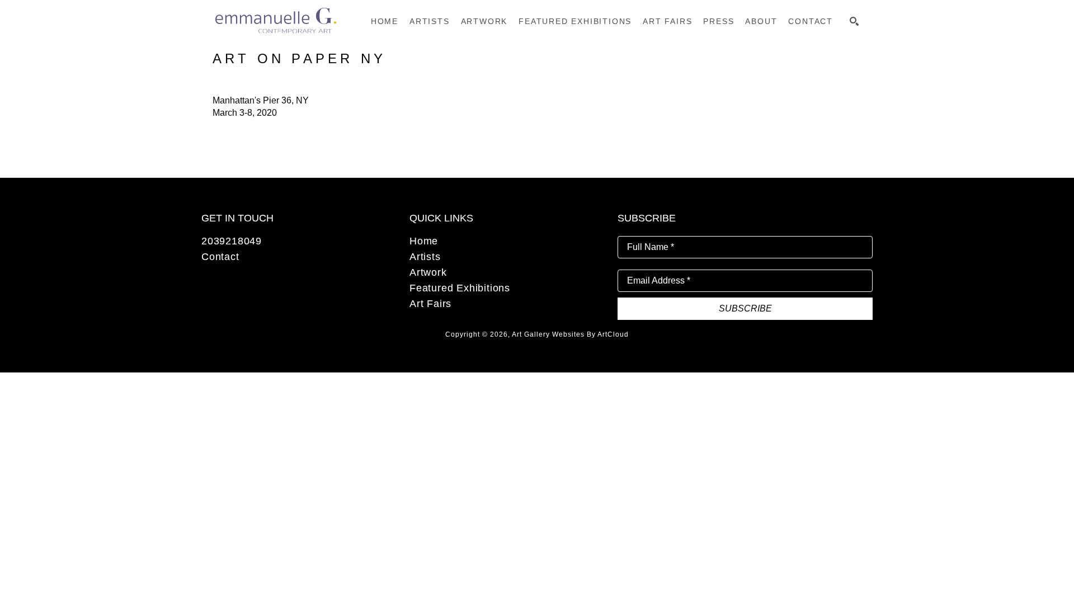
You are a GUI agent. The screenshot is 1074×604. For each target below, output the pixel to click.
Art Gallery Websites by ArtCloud (570, 334)
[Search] (854, 21)
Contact (220, 256)
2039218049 (231, 241)
